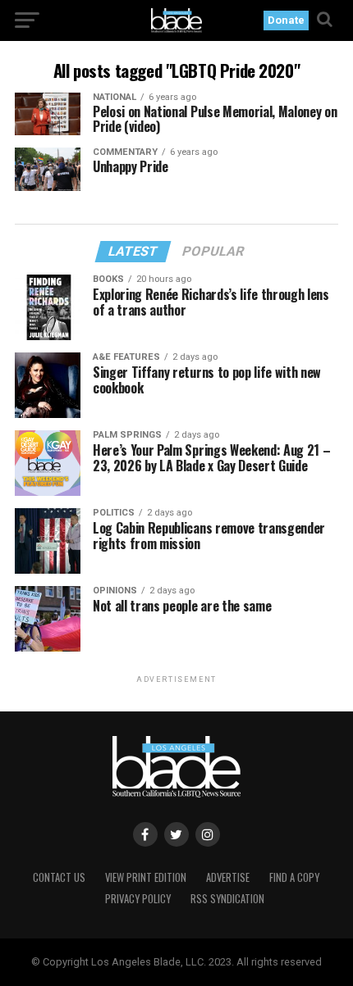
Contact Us (59, 877)
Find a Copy (294, 877)
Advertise (228, 877)
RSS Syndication (227, 898)
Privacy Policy (138, 898)
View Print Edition (145, 877)
